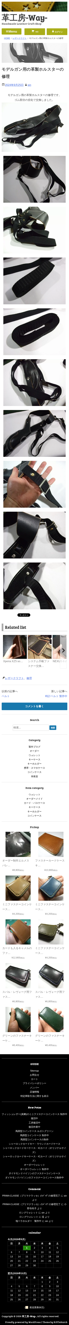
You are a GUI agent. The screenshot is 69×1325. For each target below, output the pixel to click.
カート (34, 1079)
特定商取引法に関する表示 (34, 1096)
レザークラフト (14, 678)
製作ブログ (34, 746)
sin (29, 85)
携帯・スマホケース (34, 768)
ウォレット (34, 755)
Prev (5, 636)
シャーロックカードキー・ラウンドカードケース (34, 1143)
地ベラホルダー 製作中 (28, 1221)
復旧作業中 (34, 1127)
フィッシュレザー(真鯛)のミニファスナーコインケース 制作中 (34, 1114)
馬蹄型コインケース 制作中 (34, 1135)
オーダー (34, 751)
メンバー (34, 1087)
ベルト (6, 696)
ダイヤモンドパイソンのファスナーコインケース (34, 1173)
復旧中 (34, 1118)
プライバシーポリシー (34, 1083)
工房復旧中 (34, 1122)
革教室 (34, 776)
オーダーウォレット (34, 1164)
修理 (29, 678)
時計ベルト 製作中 (56, 696)
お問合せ (34, 1075)
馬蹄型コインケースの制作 (34, 1139)
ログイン (59, 32)
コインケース (34, 772)
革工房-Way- (24, 17)
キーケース (34, 759)
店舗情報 (34, 1091)
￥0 (36, 32)
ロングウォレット (28, 1212)
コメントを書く (34, 706)
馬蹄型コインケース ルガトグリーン (34, 1131)
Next (63, 636)
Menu (13, 31)
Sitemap (34, 1070)
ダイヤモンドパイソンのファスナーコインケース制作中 (34, 1177)
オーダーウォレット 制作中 (34, 1169)
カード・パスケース (34, 803)
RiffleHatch (60, 1322)
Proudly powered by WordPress (23, 1322)
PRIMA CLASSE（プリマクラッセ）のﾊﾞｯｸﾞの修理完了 (31, 1195)
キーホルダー (34, 763)
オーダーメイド (34, 798)
